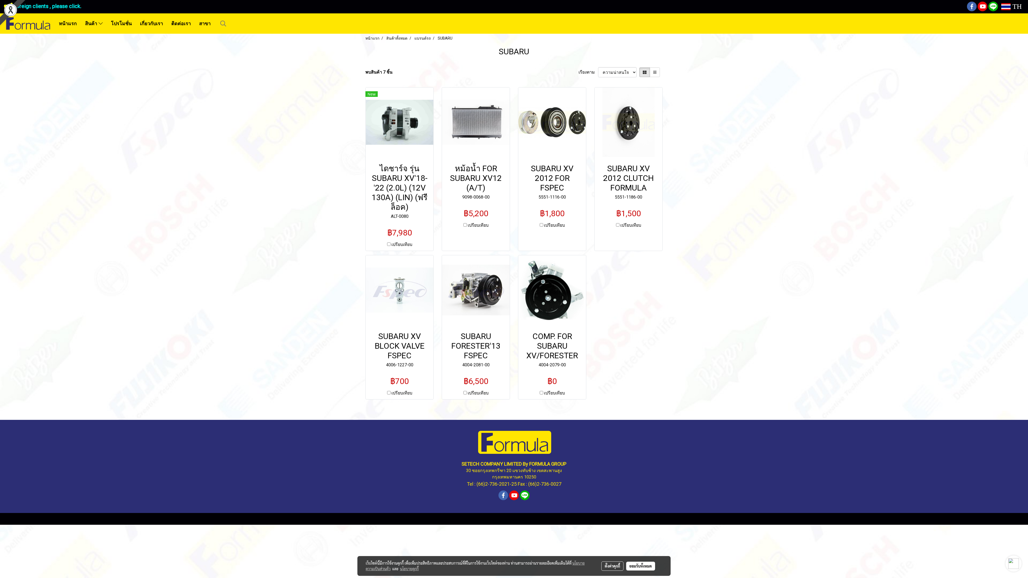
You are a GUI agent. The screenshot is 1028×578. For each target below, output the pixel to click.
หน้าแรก (68, 23)
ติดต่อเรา (181, 23)
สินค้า (92, 23)
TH (1016, 6)
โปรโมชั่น (121, 23)
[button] (223, 23)
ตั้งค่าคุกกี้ (612, 566)
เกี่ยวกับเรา (151, 23)
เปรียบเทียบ (401, 244)
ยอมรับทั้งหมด (640, 566)
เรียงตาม (588, 72)
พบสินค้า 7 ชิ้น (378, 72)
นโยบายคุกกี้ (409, 568)
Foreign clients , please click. (47, 6)
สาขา (205, 23)
